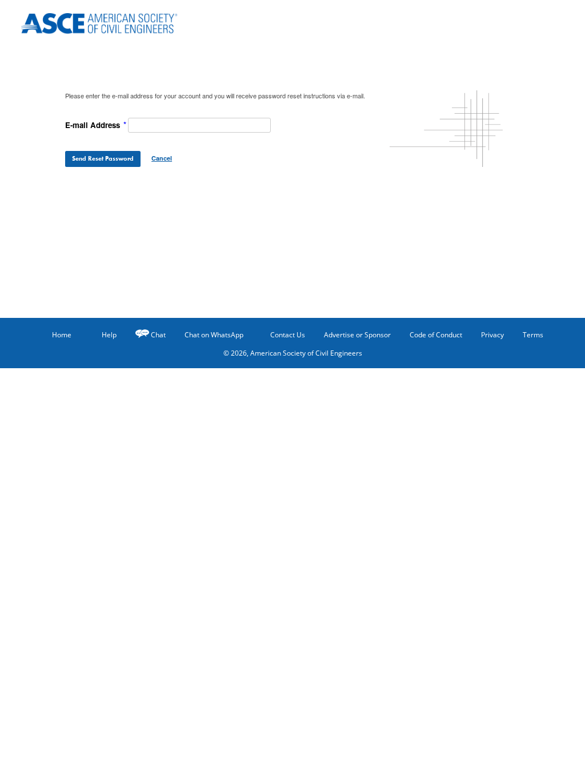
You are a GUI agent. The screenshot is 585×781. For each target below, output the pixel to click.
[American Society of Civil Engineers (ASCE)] (107, 21)
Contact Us (287, 335)
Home (61, 335)
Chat (158, 335)
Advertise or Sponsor (357, 335)
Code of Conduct (436, 335)
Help (109, 335)
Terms (533, 335)
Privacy (492, 335)
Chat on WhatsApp (214, 335)
